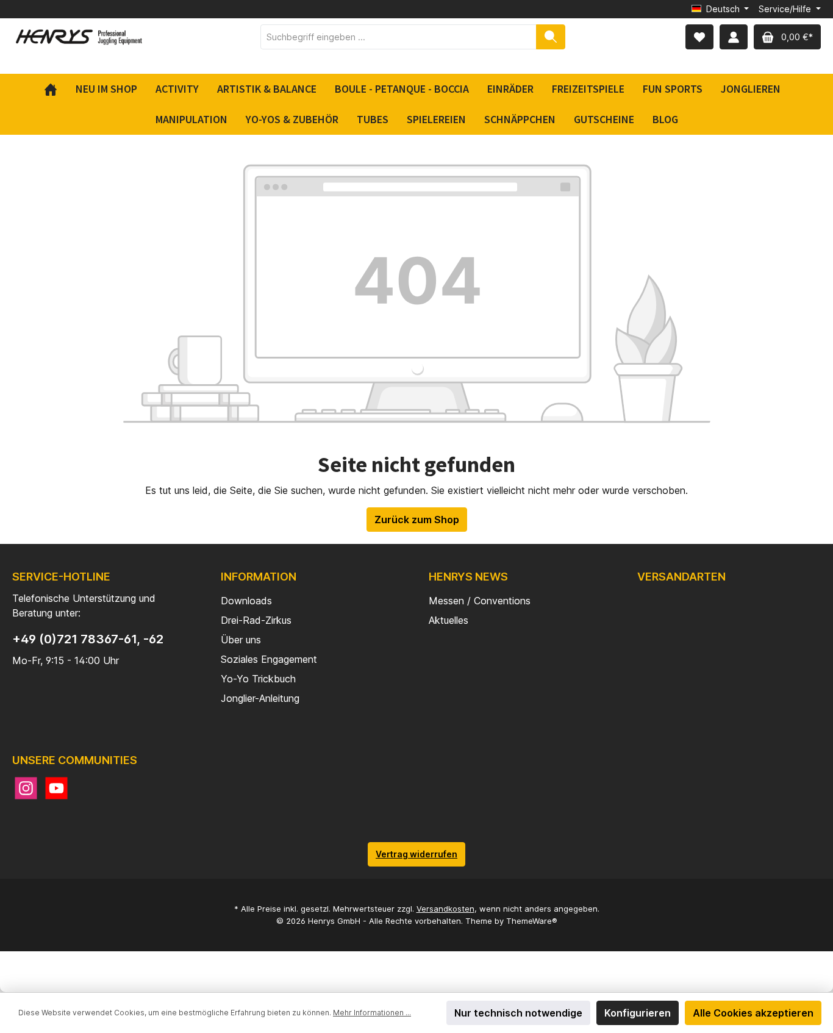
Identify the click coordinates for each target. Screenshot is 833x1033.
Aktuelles (448, 620)
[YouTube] (56, 788)
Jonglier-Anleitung (260, 698)
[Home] (55, 89)
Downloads (246, 601)
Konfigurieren (637, 1013)
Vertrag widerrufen (416, 854)
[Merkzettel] (699, 36)
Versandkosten (445, 908)
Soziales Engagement (269, 659)
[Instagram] (26, 788)
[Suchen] (550, 36)
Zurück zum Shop (416, 519)
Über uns (241, 640)
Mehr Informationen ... (372, 1012)
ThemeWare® (531, 921)
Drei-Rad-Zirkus (256, 620)
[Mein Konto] (734, 36)
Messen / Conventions (480, 601)
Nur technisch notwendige (518, 1013)
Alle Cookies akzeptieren (753, 1013)
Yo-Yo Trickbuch (258, 679)
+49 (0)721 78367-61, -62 (87, 639)
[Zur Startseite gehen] (79, 37)
